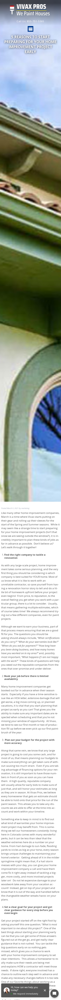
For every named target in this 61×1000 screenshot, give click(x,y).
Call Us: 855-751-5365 (30, 21)
